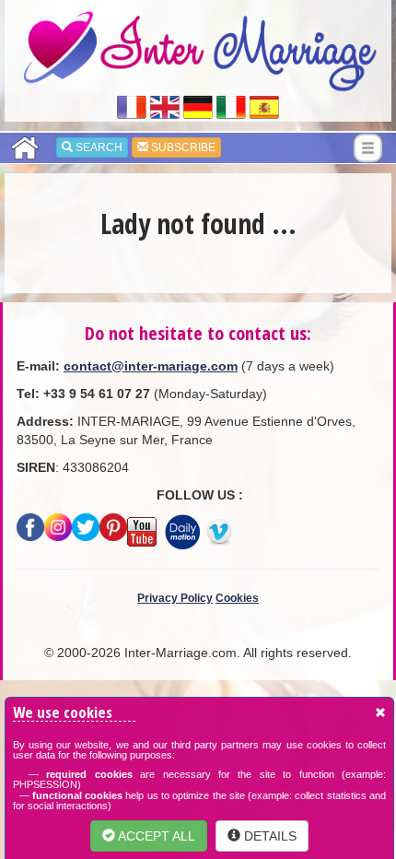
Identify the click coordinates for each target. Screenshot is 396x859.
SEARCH (97, 147)
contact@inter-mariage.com (151, 366)
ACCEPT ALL (155, 836)
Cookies (237, 598)
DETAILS (268, 836)
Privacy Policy (175, 598)
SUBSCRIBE (181, 147)
